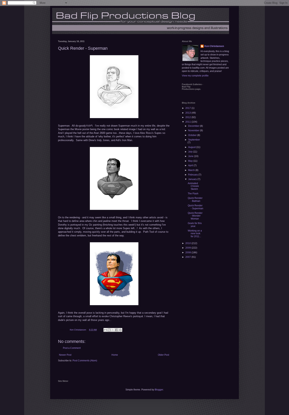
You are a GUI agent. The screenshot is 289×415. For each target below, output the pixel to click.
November (194, 130)
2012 (188, 117)
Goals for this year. (195, 224)
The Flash (193, 193)
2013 (188, 112)
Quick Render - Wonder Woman (195, 216)
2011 (188, 121)
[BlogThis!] (109, 330)
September (194, 139)
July (190, 151)
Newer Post (65, 354)
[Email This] (105, 330)
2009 (188, 247)
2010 (188, 243)
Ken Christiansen (214, 46)
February (193, 174)
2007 (188, 257)
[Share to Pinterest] (120, 330)
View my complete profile (195, 75)
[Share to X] (113, 330)
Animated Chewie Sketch (193, 186)
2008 (188, 252)
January (192, 179)
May (190, 161)
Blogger (159, 389)
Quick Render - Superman (195, 207)
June (191, 156)
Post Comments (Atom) (85, 360)
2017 (188, 108)
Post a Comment (72, 348)
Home (114, 354)
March (191, 170)
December (194, 126)
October (192, 135)
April (191, 165)
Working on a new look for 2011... (195, 233)
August (192, 147)
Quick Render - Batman (195, 199)
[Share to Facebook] (117, 330)
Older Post (163, 354)
